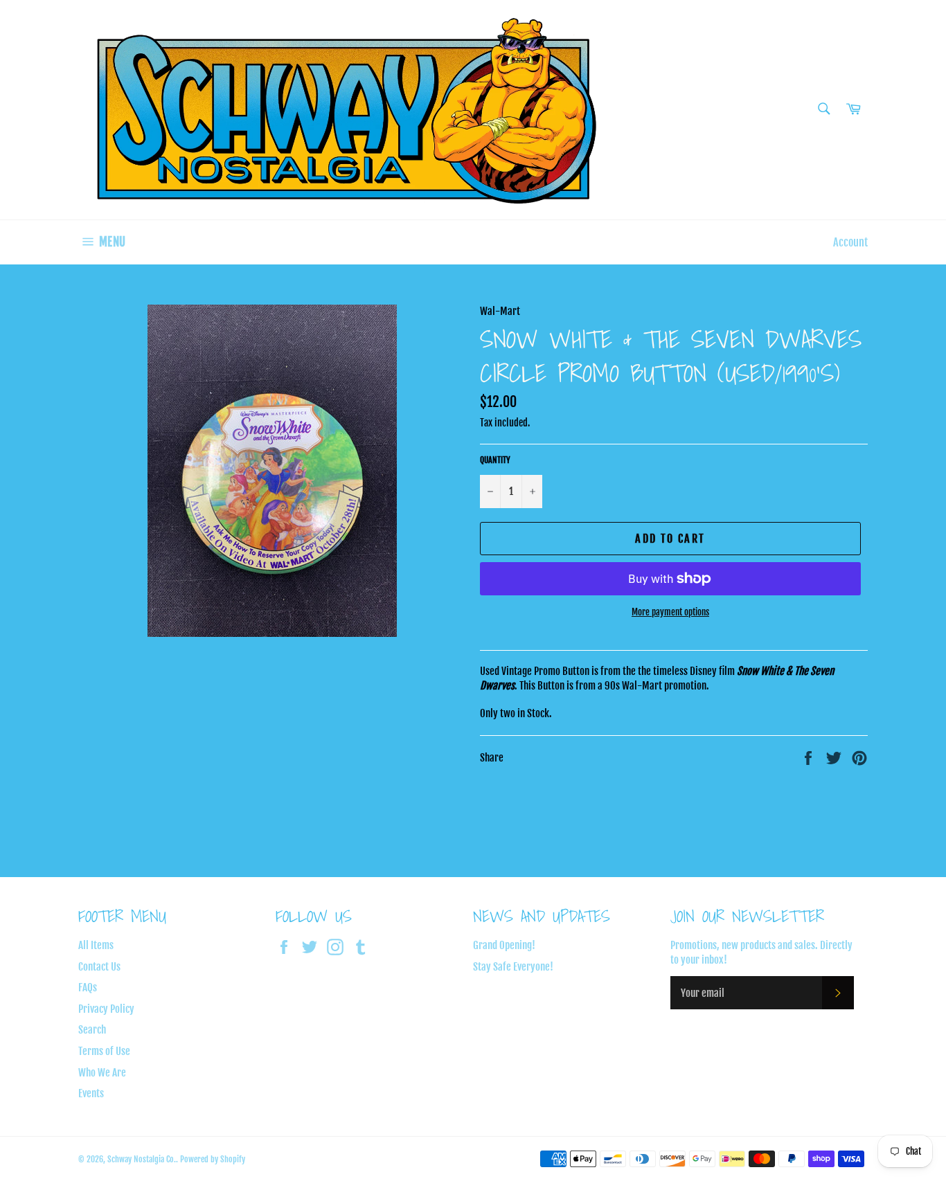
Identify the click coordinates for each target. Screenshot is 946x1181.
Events (91, 1093)
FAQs (87, 987)
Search (92, 1029)
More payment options (670, 611)
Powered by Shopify (212, 1159)
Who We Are (102, 1072)
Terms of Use (104, 1051)
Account (850, 242)
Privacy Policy (106, 1009)
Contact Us (99, 966)
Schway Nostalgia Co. (141, 1159)
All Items (96, 945)
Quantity (495, 460)
